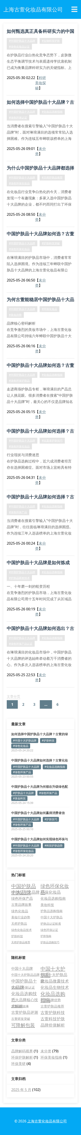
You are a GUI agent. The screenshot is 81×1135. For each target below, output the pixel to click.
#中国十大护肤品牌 (24, 740)
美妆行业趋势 (20, 917)
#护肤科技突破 (51, 243)
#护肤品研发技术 (19, 578)
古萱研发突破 (20, 1018)
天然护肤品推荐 (20, 942)
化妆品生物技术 (54, 987)
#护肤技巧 (51, 819)
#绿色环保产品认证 (20, 644)
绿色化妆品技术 (21, 930)
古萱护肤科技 (52, 1012)
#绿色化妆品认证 (19, 46)
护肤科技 (17, 936)
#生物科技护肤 (51, 41)
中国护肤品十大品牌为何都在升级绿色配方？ (39, 786)
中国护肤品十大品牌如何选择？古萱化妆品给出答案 (40, 432)
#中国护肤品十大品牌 (22, 41)
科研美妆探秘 (40, 82)
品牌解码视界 (22, 1051)
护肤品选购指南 (51, 911)
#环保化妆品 (49, 309)
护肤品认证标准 (50, 924)
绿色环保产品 (22, 898)
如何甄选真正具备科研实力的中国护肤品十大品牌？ (40, 32)
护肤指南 (45, 936)
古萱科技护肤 (52, 1018)
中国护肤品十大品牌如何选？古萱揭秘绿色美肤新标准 (40, 234)
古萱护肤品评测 (24, 1012)
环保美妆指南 (51, 1057)
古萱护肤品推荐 (52, 1006)
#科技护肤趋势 (54, 845)
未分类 (45, 1051)
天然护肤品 (19, 923)
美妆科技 (47, 904)
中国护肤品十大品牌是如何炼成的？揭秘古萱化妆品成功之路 (38, 563)
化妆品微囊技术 (54, 981)
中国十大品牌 (22, 968)
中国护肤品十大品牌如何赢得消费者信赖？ (38, 813)
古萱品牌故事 (21, 904)
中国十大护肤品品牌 (25, 974)
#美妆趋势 (15, 315)
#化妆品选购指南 (52, 112)
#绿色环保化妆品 (19, 183)
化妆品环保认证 (23, 987)
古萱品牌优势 (50, 1000)
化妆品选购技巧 (24, 994)
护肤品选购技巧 (49, 942)
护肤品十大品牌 (25, 892)
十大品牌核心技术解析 (24, 1000)
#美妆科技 (19, 798)
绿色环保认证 (49, 930)
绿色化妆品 (19, 911)
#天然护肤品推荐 (52, 177)
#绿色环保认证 (18, 117)
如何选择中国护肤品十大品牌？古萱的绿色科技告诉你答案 (39, 734)
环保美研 (18, 1063)
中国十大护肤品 (51, 917)
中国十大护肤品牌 (53, 975)
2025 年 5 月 (21, 1089)
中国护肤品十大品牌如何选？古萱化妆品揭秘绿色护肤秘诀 (40, 366)
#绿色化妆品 (20, 746)
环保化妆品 (50, 892)
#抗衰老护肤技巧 (52, 440)
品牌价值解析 (52, 1025)
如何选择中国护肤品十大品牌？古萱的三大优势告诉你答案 (40, 103)
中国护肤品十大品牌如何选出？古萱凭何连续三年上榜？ (40, 629)
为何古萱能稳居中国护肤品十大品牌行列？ (40, 300)
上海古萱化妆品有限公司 (47, 1121)
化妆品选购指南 (53, 898)
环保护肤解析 (22, 1057)
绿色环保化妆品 (54, 886)
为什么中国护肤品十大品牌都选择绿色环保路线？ (40, 168)
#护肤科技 (48, 740)
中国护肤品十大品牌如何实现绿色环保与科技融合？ (39, 839)
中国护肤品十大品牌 (23, 886)
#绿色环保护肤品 (19, 381)
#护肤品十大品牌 (23, 793)
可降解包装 (23, 1025)
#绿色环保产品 (18, 512)
